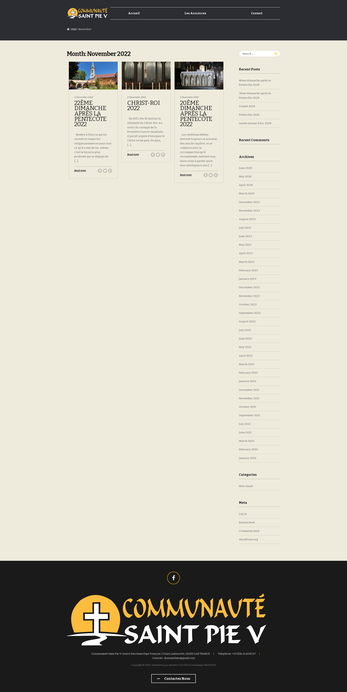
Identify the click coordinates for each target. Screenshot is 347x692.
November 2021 (249, 398)
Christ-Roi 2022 (143, 105)
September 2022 (250, 313)
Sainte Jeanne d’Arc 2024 (255, 123)
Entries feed (247, 522)
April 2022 (246, 355)
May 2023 (245, 244)
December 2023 (249, 202)
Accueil (134, 13)
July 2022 (245, 330)
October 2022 (248, 304)
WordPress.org (248, 539)
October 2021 (247, 406)
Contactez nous (177, 679)
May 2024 (245, 176)
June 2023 (245, 236)
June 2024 (245, 168)
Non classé (246, 486)
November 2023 (249, 210)
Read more (80, 170)
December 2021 (249, 389)
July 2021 (244, 424)
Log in (243, 513)
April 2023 (246, 253)
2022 (73, 29)
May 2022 (245, 347)
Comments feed (249, 531)
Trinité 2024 (247, 106)
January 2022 (247, 381)
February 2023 (248, 270)
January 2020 (247, 458)
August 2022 (247, 321)
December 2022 (249, 287)
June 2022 (245, 338)
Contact (256, 13)
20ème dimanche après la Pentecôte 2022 (196, 113)
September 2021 (249, 415)
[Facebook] (173, 578)
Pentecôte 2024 (249, 114)
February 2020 (248, 449)
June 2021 (245, 432)
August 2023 (247, 219)
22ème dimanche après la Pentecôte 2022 (90, 113)
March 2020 (246, 441)
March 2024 (246, 193)
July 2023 (245, 227)
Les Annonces (195, 13)
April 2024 (246, 185)
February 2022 (248, 372)
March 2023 (246, 262)
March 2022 (246, 364)
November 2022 (249, 296)
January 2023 (247, 278)
